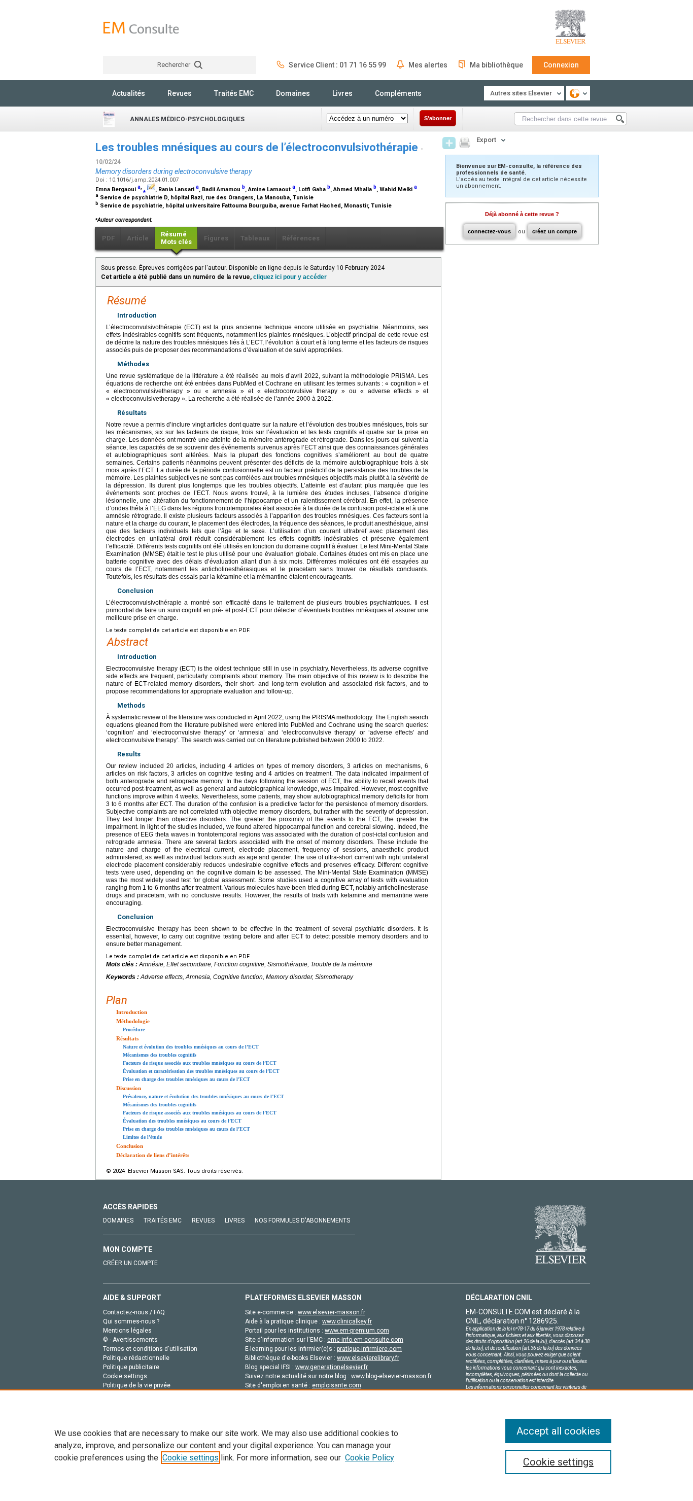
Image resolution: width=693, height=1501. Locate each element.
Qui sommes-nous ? (131, 1321)
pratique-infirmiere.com (369, 1348)
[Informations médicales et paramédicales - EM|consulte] (141, 27)
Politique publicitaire (131, 1367)
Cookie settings (190, 1457)
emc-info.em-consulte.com (365, 1339)
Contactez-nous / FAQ (134, 1312)
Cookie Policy (369, 1457)
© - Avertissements (130, 1339)
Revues (179, 93)
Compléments (398, 93)
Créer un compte (130, 1263)
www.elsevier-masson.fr (331, 1312)
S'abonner (438, 118)
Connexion (561, 65)
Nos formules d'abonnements (302, 1220)
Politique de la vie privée (136, 1385)
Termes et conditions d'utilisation (150, 1348)
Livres (342, 93)
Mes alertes (427, 65)
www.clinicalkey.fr (347, 1321)
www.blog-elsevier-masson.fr (391, 1376)
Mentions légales (127, 1330)
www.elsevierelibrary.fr (368, 1358)
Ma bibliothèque (496, 65)
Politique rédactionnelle (136, 1358)
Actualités (128, 93)
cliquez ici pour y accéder (290, 277)
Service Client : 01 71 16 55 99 (337, 65)
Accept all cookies (558, 1431)
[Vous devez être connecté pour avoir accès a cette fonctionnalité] (449, 143)
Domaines (293, 93)
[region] (346, 1445)
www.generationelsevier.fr (331, 1367)
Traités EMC (234, 93)
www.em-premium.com (357, 1330)
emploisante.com (336, 1385)
